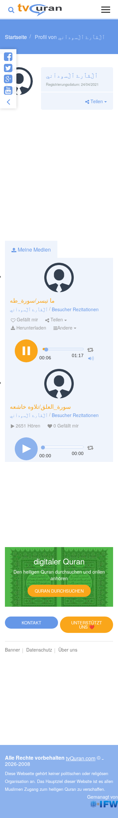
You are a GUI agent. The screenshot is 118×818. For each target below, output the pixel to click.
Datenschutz (39, 649)
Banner (12, 649)
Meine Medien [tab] (33, 249)
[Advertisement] (59, 175)
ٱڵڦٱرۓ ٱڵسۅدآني (29, 309)
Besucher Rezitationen (75, 309)
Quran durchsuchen (59, 591)
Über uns (67, 649)
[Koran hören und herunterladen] (40, 9)
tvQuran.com (80, 758)
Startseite (16, 37)
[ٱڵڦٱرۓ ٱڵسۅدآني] (59, 277)
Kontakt (31, 622)
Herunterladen (30, 327)
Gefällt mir (26, 319)
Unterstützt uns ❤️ (86, 624)
